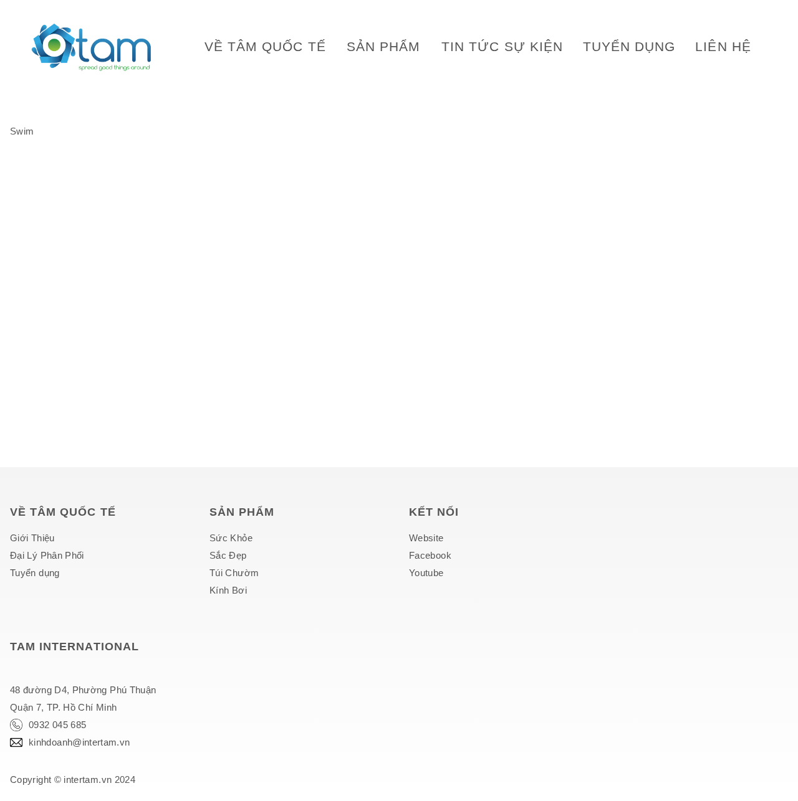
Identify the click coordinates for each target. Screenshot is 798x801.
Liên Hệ (723, 46)
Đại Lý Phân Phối (47, 555)
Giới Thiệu (32, 538)
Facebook (430, 555)
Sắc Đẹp (228, 555)
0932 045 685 (57, 724)
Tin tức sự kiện (502, 46)
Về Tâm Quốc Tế (265, 46)
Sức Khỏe (230, 538)
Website (426, 538)
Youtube (426, 572)
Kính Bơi (228, 590)
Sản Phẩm (383, 46)
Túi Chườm (234, 572)
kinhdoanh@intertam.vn (79, 742)
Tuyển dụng (629, 46)
